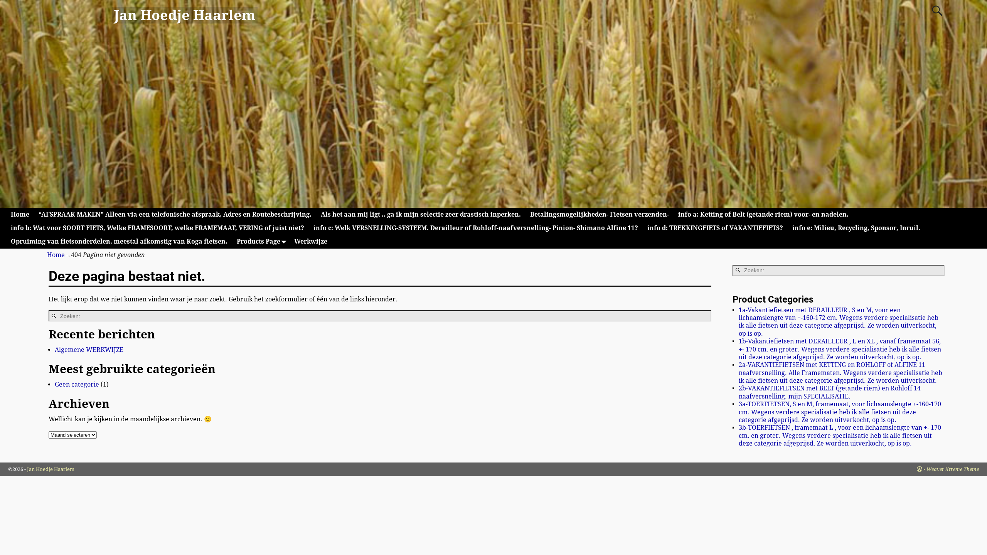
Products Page (258, 241)
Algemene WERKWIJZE (89, 349)
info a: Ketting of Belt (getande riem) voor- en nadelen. (763, 214)
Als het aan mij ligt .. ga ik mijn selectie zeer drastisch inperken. (421, 214)
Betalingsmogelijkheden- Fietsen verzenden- (599, 214)
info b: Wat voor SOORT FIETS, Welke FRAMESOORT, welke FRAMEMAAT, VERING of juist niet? (157, 228)
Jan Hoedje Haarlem (184, 15)
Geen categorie (77, 384)
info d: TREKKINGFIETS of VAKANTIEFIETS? (715, 228)
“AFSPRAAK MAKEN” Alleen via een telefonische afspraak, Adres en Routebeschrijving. (175, 214)
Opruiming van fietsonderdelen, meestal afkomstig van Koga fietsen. (119, 241)
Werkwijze (310, 241)
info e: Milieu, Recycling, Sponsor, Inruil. (856, 228)
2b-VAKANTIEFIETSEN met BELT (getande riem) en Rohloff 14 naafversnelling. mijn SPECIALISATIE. (830, 392)
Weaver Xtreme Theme (952, 469)
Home (20, 214)
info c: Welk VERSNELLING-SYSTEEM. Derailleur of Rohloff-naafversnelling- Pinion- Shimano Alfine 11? (475, 228)
